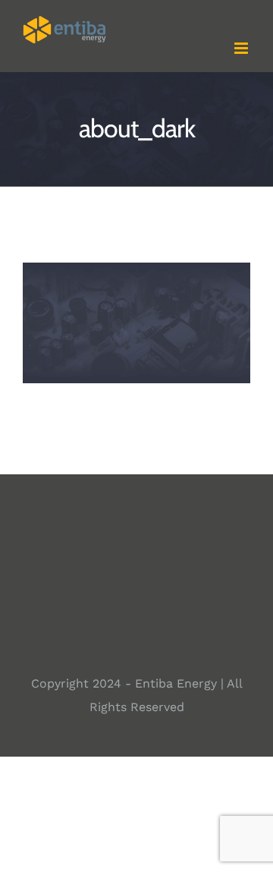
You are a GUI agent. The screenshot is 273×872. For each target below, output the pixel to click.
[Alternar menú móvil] (242, 48)
